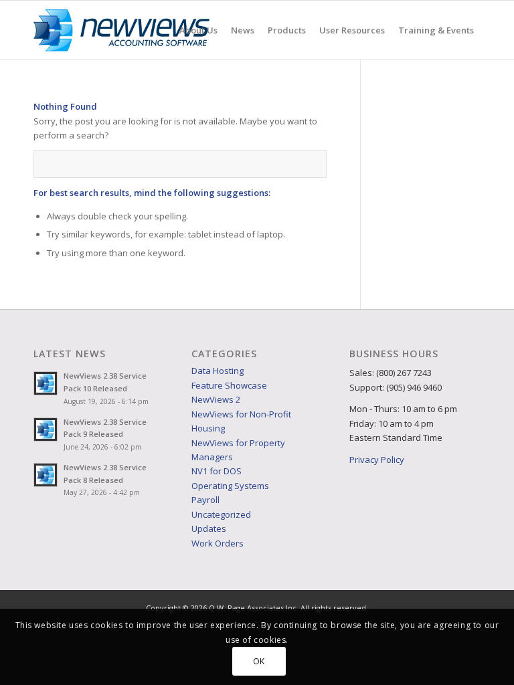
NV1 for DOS (216, 471)
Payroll (205, 500)
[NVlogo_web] (121, 30)
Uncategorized (221, 514)
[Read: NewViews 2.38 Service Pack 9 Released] (45, 429)
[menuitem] (198, 30)
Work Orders (217, 543)
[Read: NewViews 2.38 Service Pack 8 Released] (45, 475)
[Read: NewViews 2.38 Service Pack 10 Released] (45, 383)
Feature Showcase (229, 385)
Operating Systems (230, 486)
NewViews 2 (215, 399)
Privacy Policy (376, 460)
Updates (208, 528)
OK (259, 661)
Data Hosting (217, 371)
